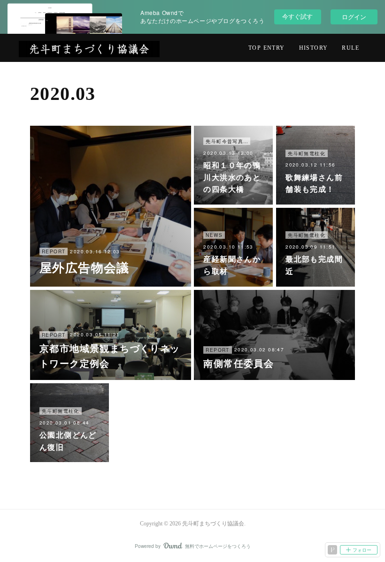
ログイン (354, 16)
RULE (350, 48)
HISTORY (313, 48)
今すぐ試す (297, 16)
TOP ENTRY (266, 48)
